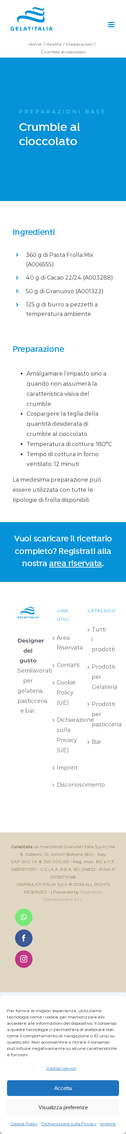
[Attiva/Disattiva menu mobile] (111, 24)
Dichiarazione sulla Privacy (69, 1123)
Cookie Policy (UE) (63, 692)
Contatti (63, 665)
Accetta (63, 1088)
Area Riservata (63, 643)
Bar (97, 742)
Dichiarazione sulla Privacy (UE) (63, 735)
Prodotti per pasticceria (98, 714)
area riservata (75, 563)
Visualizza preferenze (63, 1107)
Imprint (108, 1123)
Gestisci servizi (61, 1068)
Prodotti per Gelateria (98, 677)
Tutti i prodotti (98, 639)
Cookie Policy (24, 1123)
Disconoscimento (63, 784)
